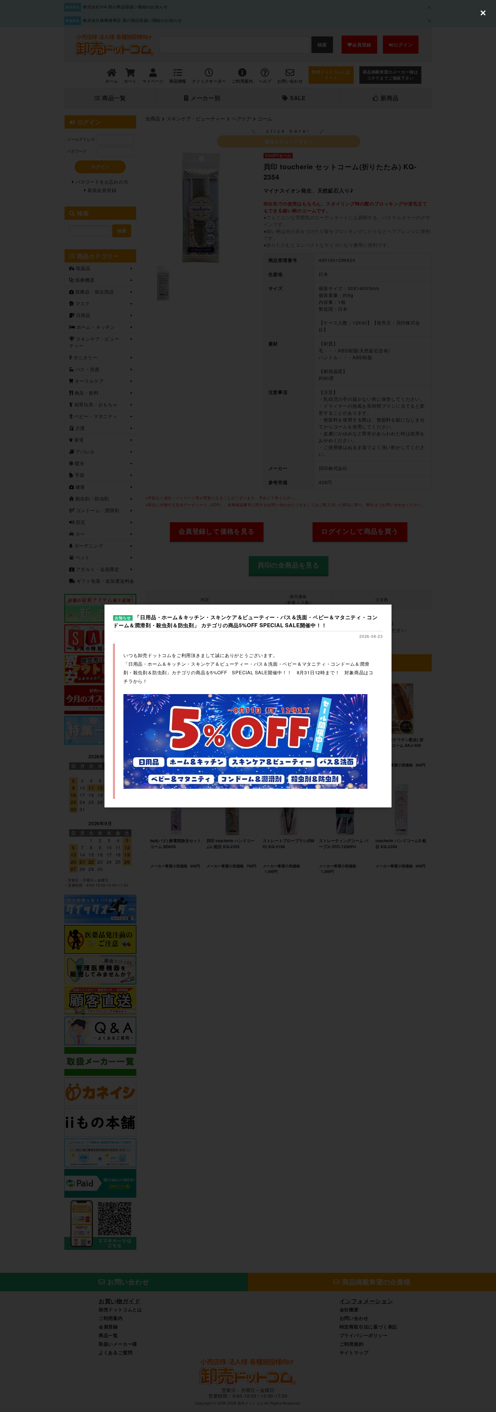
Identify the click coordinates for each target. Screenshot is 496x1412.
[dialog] (248, 706)
